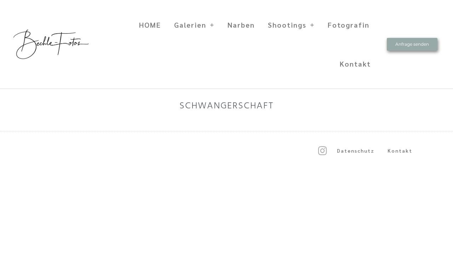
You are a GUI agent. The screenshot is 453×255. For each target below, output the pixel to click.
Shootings (287, 24)
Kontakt (355, 63)
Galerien (190, 24)
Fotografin (348, 24)
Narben (241, 24)
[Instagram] (322, 151)
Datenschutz (355, 150)
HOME (150, 24)
